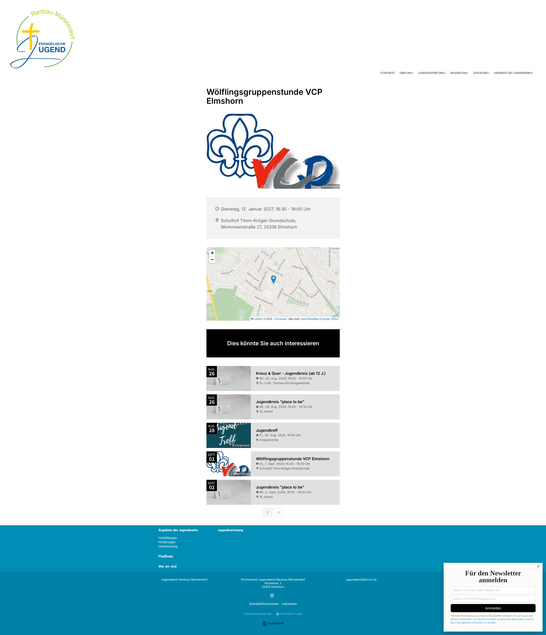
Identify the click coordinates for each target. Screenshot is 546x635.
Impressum (289, 604)
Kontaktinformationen (264, 604)
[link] (406, 73)
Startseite (387, 73)
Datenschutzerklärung (257, 613)
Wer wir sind (167, 566)
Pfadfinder (165, 556)
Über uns (406, 73)
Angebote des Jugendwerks (513, 73)
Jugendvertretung (431, 73)
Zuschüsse (480, 73)
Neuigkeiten (458, 73)
